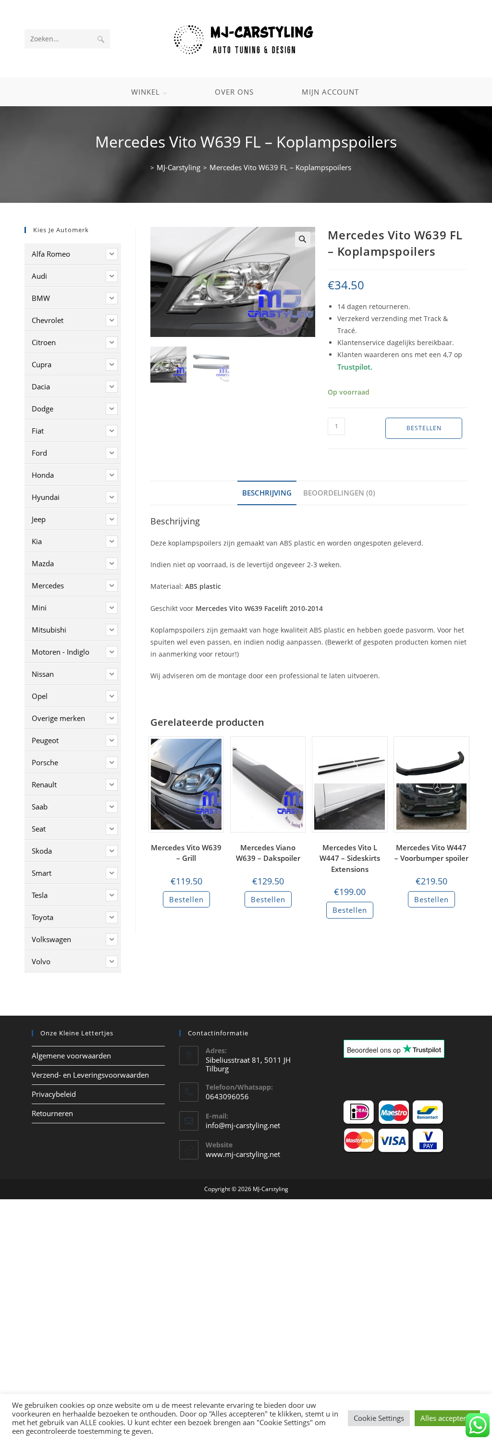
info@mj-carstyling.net (243, 1125)
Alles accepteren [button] (447, 1418)
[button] (302, 239)
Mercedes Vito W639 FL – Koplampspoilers (280, 167)
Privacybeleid (54, 1094)
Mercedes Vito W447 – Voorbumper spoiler (431, 853)
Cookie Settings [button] (379, 1418)
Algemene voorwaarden (71, 1055)
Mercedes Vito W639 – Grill (186, 853)
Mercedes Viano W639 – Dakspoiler (268, 853)
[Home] (144, 167)
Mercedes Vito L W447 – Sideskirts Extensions (350, 858)
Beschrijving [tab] (267, 492)
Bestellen (424, 428)
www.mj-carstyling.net (243, 1154)
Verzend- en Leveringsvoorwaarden (90, 1075)
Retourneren (52, 1113)
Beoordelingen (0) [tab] (339, 492)
